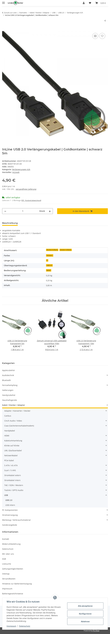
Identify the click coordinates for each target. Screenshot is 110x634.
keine (48, 270)
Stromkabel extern (12, 475)
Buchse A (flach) (52, 250)
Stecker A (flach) (65, 250)
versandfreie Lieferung (26, 189)
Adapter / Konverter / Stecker (17, 411)
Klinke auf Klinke (11, 445)
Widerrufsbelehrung (11, 544)
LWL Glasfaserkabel (13, 450)
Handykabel (9, 430)
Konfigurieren (85, 614)
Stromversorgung (10, 515)
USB (6, 495)
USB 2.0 (49, 265)
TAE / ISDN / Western (13, 485)
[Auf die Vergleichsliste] (95, 36)
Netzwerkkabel (11, 455)
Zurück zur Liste (10, 12)
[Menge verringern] (5, 211)
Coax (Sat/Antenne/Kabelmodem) (19, 425)
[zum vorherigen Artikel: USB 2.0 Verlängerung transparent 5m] (105, 20)
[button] (84, 3)
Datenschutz (24, 626)
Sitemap (6, 573)
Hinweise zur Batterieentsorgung (17, 583)
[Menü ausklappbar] (3, 1)
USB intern (10, 505)
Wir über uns (8, 554)
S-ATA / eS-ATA (11, 465)
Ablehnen (85, 621)
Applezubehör (8, 370)
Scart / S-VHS (10, 470)
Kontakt (5, 539)
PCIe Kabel (9, 460)
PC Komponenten (10, 510)
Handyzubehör (8, 395)
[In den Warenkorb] (4, 29)
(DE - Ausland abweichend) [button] (31, 200)
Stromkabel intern (12, 480)
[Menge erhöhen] (50, 211)
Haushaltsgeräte (9, 400)
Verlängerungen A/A (21, 169)
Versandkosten (8, 578)
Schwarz (49, 255)
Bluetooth (6, 380)
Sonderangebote (9, 525)
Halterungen (7, 390)
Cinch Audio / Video (13, 420)
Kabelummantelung (13, 440)
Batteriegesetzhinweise (12, 593)
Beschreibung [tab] (10, 223)
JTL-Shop (96, 630)
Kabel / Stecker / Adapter (13, 405)
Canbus (7, 415)
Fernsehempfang (9, 385)
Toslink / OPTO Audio (13, 490)
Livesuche (6, 564)
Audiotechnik (8, 375)
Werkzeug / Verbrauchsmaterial (16, 520)
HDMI (6, 435)
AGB (4, 559)
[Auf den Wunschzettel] (102, 36)
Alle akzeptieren (85, 606)
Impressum (11, 626)
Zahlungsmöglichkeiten (12, 568)
